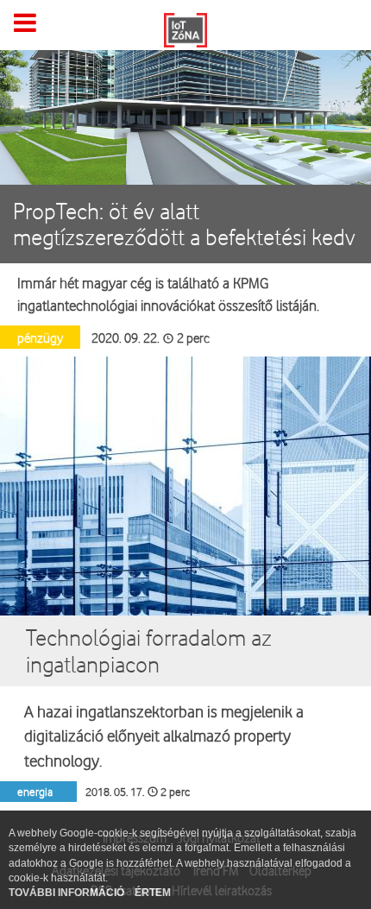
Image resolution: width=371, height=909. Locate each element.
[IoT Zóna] (185, 28)
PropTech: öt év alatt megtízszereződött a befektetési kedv (184, 224)
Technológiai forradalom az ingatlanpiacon (149, 650)
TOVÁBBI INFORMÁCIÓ (68, 893)
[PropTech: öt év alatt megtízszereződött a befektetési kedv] (185, 110)
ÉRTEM (153, 893)
